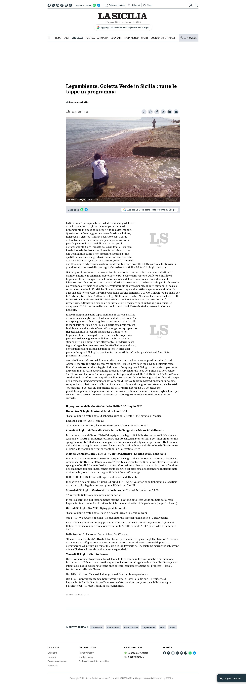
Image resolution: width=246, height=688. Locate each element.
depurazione (113, 627)
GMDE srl (170, 678)
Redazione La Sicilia (78, 102)
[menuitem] (58, 37)
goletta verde (131, 627)
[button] (191, 5)
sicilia (172, 627)
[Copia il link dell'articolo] (144, 111)
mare (162, 627)
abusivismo (96, 627)
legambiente (149, 627)
